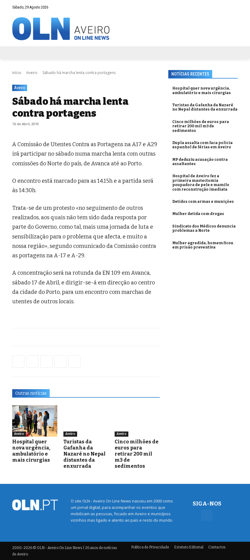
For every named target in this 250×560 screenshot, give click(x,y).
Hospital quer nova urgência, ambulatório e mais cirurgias (31, 451)
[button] (221, 7)
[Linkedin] (60, 361)
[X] (46, 361)
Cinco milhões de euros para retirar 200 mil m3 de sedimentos (137, 454)
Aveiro (32, 72)
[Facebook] (233, 7)
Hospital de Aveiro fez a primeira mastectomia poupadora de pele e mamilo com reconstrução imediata (200, 182)
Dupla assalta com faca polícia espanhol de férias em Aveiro (202, 145)
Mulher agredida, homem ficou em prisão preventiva (202, 245)
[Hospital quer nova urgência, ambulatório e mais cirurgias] (34, 421)
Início (16, 72)
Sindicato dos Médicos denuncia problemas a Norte (204, 228)
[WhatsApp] (32, 361)
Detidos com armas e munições (203, 201)
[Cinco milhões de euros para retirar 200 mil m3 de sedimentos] (137, 421)
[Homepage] (125, 29)
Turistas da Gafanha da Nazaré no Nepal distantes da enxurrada (84, 454)
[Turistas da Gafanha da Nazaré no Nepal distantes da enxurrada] (86, 421)
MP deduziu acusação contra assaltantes (200, 161)
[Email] (74, 361)
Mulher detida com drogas (198, 214)
